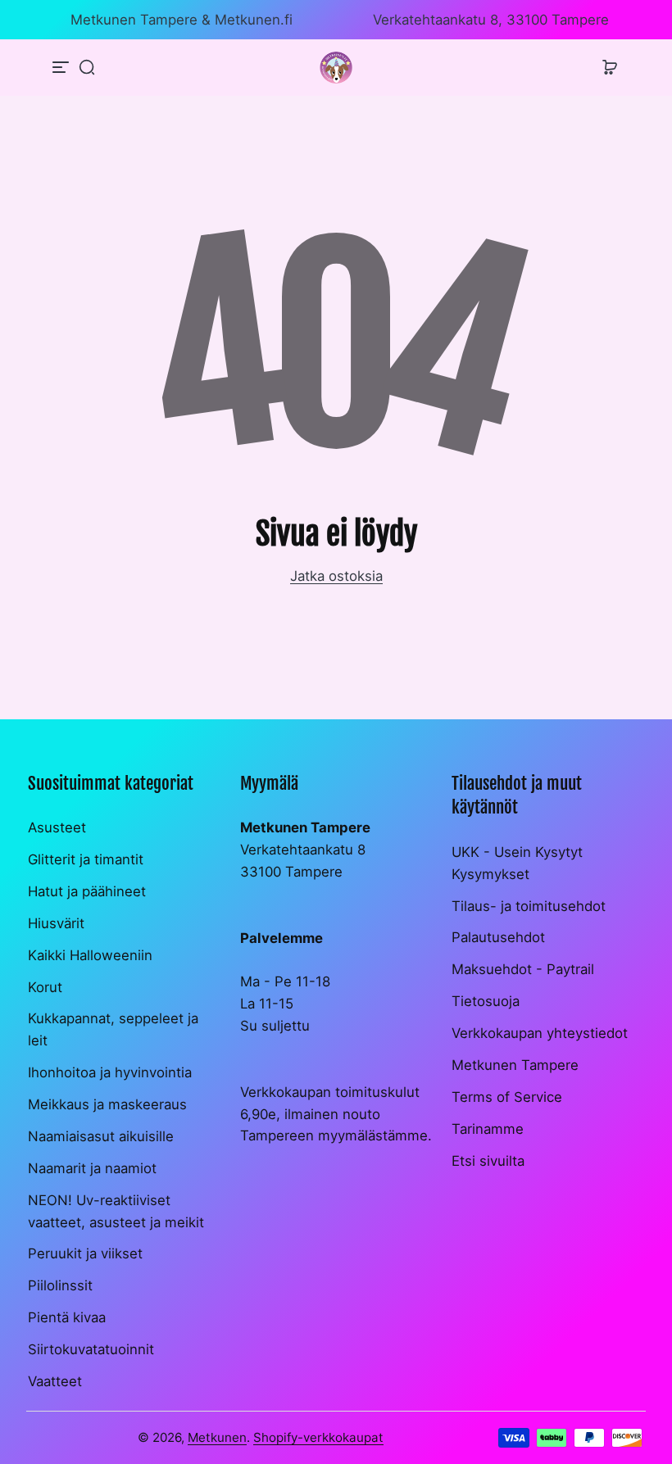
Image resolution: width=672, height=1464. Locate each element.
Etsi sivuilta (488, 1161)
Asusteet (57, 827)
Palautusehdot (498, 937)
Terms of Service (507, 1097)
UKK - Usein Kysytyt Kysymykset (517, 863)
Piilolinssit (60, 1285)
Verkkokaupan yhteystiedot (540, 1033)
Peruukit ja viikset (85, 1253)
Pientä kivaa (67, 1317)
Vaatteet (55, 1381)
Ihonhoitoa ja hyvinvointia (110, 1072)
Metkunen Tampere (515, 1065)
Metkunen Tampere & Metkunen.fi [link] (181, 19)
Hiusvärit (56, 923)
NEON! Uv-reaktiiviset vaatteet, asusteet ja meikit (116, 1211)
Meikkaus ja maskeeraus (107, 1104)
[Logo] (335, 67)
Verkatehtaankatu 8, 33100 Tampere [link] (491, 19)
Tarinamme (488, 1129)
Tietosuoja (486, 1001)
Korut (45, 987)
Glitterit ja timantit (85, 859)
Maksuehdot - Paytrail (523, 969)
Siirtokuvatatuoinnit (91, 1349)
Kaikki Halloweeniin (90, 955)
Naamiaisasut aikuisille (101, 1136)
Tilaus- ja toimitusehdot (529, 906)
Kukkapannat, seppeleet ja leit (113, 1029)
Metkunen (217, 1437)
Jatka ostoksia (336, 576)
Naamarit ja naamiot (92, 1168)
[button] (86, 67)
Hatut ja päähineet (87, 891)
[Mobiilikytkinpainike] (62, 67)
